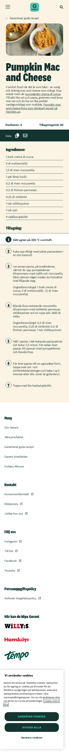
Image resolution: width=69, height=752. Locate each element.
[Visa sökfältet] (61, 7)
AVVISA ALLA (31, 727)
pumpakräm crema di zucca (42, 94)
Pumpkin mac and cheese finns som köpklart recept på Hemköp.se (33, 108)
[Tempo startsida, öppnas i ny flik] (16, 656)
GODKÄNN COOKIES (31, 716)
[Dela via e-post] (25, 135)
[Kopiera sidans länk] (17, 135)
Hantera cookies (32, 737)
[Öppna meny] (7, 7)
